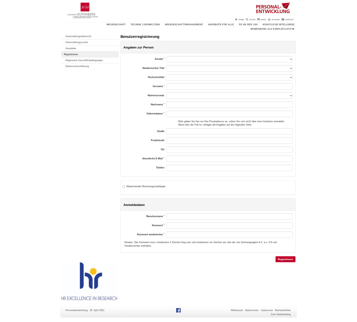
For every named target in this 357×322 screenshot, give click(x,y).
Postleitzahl (157, 140)
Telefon (160, 167)
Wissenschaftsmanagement (184, 24)
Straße (160, 131)
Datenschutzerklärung (77, 66)
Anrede (159, 58)
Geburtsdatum (155, 113)
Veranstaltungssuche (76, 42)
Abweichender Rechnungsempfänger (145, 186)
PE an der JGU (248, 24)
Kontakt (289, 20)
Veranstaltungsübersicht (78, 36)
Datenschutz (252, 310)
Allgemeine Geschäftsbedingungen (84, 60)
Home (241, 20)
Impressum (267, 310)
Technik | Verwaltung (145, 24)
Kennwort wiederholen (150, 234)
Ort (162, 149)
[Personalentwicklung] (178, 8)
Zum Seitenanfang (281, 314)
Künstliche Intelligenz (279, 24)
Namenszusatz (156, 95)
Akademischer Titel (153, 68)
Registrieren (71, 54)
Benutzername (155, 216)
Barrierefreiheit (283, 310)
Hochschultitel (156, 77)
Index (263, 20)
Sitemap (276, 20)
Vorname (158, 86)
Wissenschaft (116, 24)
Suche (252, 20)
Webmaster (237, 310)
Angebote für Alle (221, 24)
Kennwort (158, 225)
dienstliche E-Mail (153, 158)
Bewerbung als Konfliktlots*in (273, 29)
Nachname (157, 104)
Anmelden (70, 48)
